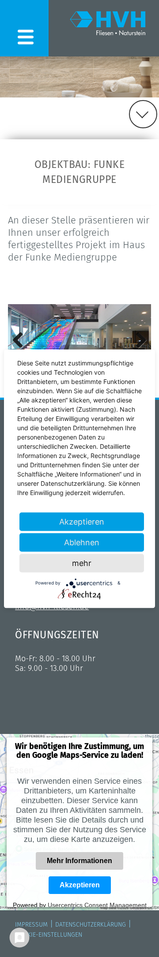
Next (138, 340)
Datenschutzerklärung (90, 924)
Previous (21, 340)
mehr (81, 562)
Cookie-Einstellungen (48, 934)
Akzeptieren (80, 885)
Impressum (31, 924)
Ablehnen (81, 542)
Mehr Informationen (79, 860)
